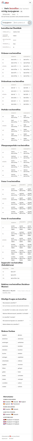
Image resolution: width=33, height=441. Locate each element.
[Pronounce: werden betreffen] (18, 203)
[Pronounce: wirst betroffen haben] (18, 234)
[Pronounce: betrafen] (18, 98)
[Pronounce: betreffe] (18, 60)
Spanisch (6, 404)
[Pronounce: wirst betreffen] (18, 194)
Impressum (4, 438)
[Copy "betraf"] (19, 88)
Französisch (15, 404)
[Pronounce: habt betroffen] (18, 135)
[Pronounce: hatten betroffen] (18, 166)
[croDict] (5, 2)
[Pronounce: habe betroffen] (18, 117)
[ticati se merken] (2, 9)
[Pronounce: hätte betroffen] (31, 153)
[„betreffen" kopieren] (18, 14)
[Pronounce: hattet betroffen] (18, 171)
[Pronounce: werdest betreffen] (27, 194)
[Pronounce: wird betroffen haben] (18, 240)
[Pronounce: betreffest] (31, 63)
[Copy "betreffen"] (21, 69)
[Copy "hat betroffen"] (21, 126)
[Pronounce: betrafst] (18, 91)
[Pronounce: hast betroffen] (18, 121)
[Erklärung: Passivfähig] (9, 47)
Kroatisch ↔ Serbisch (11, 424)
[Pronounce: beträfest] (31, 91)
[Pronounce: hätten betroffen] (31, 166)
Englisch (22, 402)
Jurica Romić (16, 436)
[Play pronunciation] (21, 11)
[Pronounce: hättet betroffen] (31, 171)
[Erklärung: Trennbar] (9, 44)
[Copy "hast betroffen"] (21, 121)
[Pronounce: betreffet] (31, 73)
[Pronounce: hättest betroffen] (31, 157)
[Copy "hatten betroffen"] (21, 166)
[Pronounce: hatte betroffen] (18, 153)
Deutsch (14, 402)
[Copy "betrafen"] (20, 98)
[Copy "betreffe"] (20, 60)
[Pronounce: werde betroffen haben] (18, 228)
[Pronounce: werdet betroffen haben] (18, 252)
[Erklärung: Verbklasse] (9, 32)
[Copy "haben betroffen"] (21, 130)
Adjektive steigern (9, 412)
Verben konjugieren (9, 399)
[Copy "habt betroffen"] (21, 135)
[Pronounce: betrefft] (18, 73)
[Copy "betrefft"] (20, 73)
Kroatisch (6, 402)
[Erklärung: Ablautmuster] (3, 40)
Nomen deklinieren (9, 407)
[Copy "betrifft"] (20, 66)
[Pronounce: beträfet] (30, 101)
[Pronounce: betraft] (17, 101)
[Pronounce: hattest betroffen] (18, 157)
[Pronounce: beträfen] (30, 98)
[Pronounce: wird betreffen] (18, 199)
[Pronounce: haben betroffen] (18, 130)
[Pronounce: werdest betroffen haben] (27, 234)
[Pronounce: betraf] (17, 88)
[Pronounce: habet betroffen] (31, 135)
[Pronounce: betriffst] (18, 63)
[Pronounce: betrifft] (18, 66)
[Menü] (30, 2)
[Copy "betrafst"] (20, 91)
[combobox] (20, 22)
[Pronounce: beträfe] (30, 88)
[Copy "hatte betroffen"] (21, 153)
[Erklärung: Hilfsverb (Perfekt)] (8, 36)
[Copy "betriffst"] (21, 63)
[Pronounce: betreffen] (18, 69)
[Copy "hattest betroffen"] (21, 157)
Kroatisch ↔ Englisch (11, 422)
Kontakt (11, 438)
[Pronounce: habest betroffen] (31, 121)
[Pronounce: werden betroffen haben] (18, 246)
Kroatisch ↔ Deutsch (11, 420)
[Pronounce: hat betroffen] (18, 126)
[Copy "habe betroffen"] (21, 117)
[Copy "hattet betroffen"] (21, 171)
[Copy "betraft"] (20, 101)
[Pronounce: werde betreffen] (18, 190)
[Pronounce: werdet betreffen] (18, 208)
